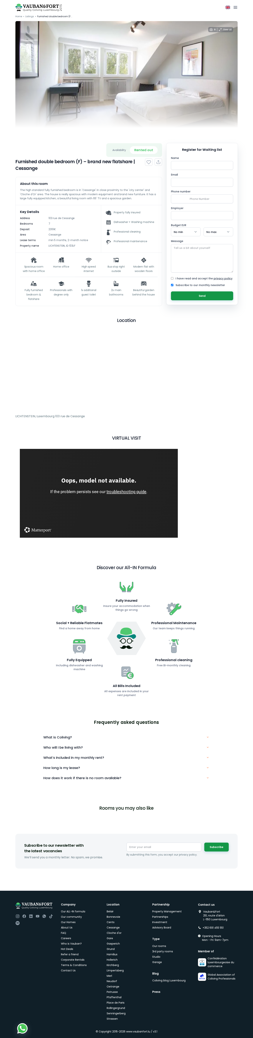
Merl (109, 976)
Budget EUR (178, 225)
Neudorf (112, 981)
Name (175, 158)
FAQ (63, 933)
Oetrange (113, 986)
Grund (111, 949)
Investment (159, 922)
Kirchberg (113, 965)
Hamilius (112, 954)
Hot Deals (67, 949)
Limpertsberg (115, 970)
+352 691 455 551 (213, 928)
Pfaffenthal (114, 997)
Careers (66, 938)
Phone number (181, 191)
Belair (110, 911)
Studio (156, 957)
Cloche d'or (114, 933)
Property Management (167, 911)
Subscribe (216, 847)
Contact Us (68, 970)
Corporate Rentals (72, 960)
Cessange (113, 927)
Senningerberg (116, 1013)
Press (156, 992)
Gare (110, 938)
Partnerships (160, 917)
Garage (157, 962)
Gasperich (113, 943)
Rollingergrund (116, 1008)
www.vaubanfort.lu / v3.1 (141, 1031)
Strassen (112, 1019)
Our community (71, 917)
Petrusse (112, 992)
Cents (110, 922)
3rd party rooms (162, 951)
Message (177, 241)
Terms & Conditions (74, 965)
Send (202, 296)
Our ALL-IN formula (73, 911)
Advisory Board (161, 927)
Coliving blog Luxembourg (169, 980)
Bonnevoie (113, 917)
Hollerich (112, 960)
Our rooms (159, 946)
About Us (66, 927)
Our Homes (68, 922)
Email (174, 175)
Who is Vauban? (71, 943)
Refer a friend (70, 954)
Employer (177, 208)
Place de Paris (115, 1003)
